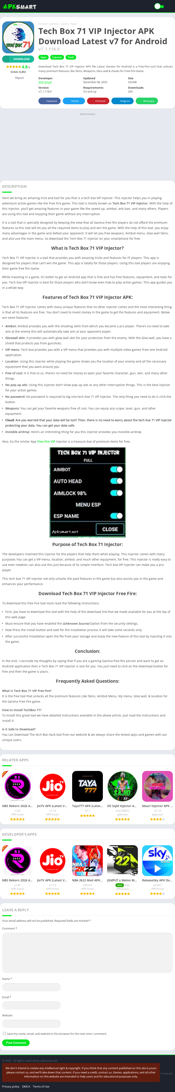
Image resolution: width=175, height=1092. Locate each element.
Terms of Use (41, 1086)
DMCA (26, 1086)
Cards (64, 24)
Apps (74, 24)
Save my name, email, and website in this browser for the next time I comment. (57, 1034)
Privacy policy (10, 1086)
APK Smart (45, 82)
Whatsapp (148, 101)
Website (7, 1015)
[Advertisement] (87, 146)
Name (7, 979)
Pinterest (100, 101)
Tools (71, 57)
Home (42, 24)
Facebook (51, 101)
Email (6, 997)
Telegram (125, 101)
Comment (9, 928)
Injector (57, 57)
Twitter (75, 101)
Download (22, 59)
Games (53, 24)
